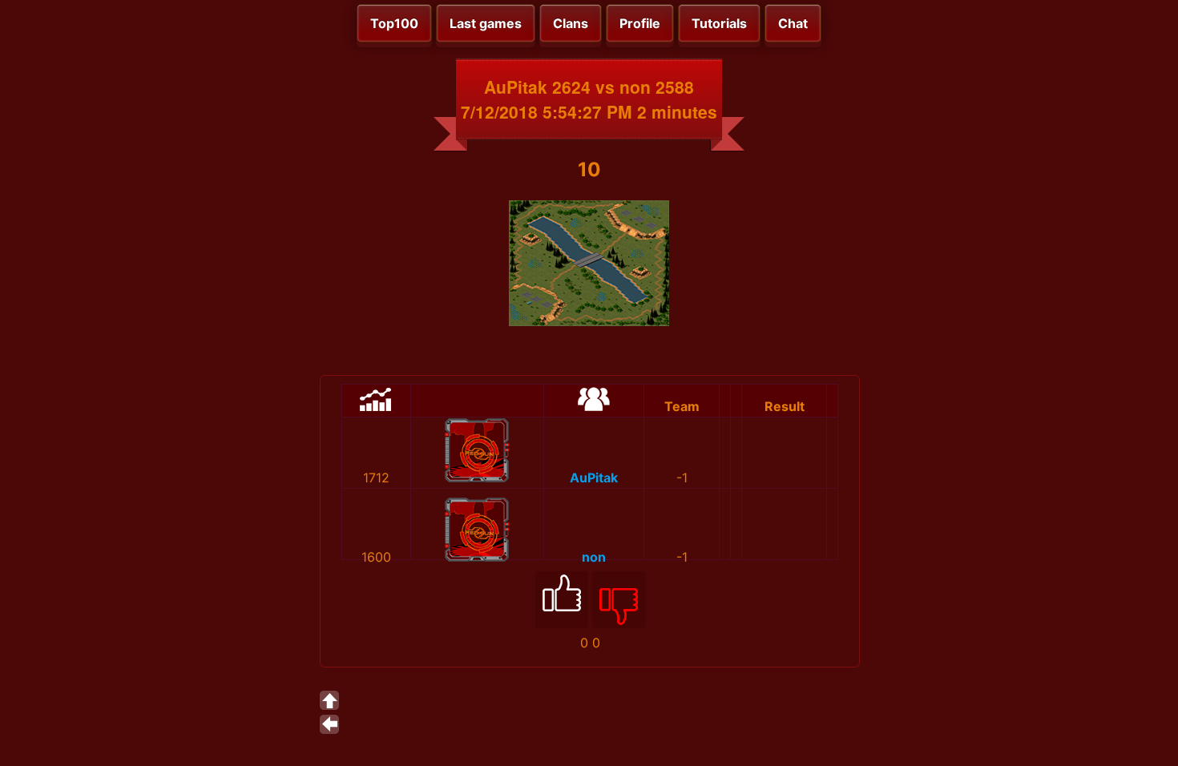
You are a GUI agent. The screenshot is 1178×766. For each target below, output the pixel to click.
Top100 (394, 23)
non (594, 557)
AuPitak (594, 478)
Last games (486, 23)
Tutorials (719, 23)
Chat (793, 23)
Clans (570, 23)
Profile (639, 23)
